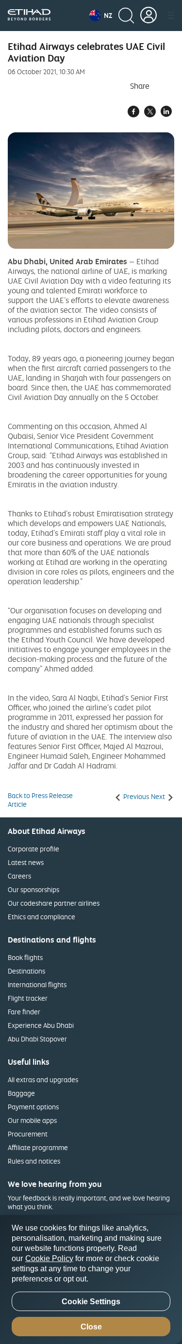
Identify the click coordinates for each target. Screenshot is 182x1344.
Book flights (25, 957)
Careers (19, 875)
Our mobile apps (32, 1120)
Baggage (21, 1093)
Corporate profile (33, 848)
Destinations (26, 971)
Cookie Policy (49, 1258)
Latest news (26, 862)
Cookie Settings (91, 1301)
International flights (37, 984)
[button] (100, 15)
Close (91, 1327)
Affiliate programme (38, 1147)
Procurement (28, 1133)
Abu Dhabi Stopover (37, 1038)
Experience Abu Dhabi (41, 1025)
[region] (91, 1279)
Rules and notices (34, 1161)
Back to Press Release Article (40, 800)
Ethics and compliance (41, 916)
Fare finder (24, 1011)
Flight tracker (28, 998)
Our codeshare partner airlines (53, 903)
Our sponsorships (33, 889)
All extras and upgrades (43, 1079)
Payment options (33, 1106)
